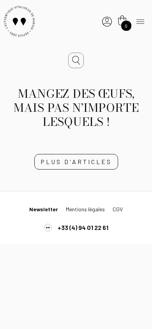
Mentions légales (85, 209)
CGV (118, 209)
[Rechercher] (76, 60)
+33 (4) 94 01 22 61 (83, 227)
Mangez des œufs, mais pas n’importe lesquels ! (76, 108)
